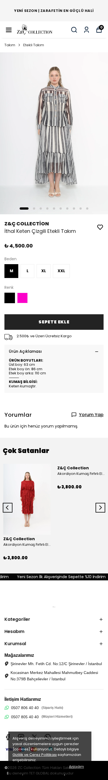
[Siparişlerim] (86, 29)
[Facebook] (7, 737)
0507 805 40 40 (25, 717)
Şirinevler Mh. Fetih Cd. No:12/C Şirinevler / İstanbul (56, 663)
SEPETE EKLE (54, 322)
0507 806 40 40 (25, 708)
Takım (9, 45)
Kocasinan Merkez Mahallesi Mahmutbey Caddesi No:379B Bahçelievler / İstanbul (54, 675)
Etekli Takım (33, 45)
